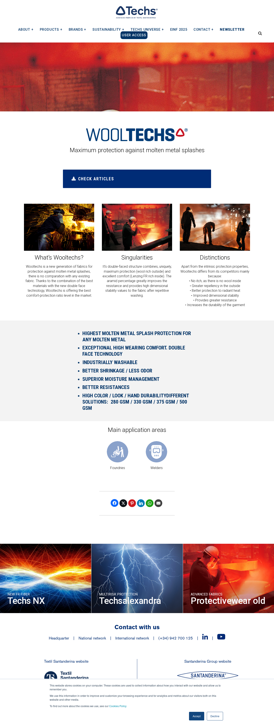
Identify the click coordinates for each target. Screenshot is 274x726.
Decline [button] (214, 716)
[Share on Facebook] (114, 503)
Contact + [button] (204, 29)
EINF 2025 (178, 29)
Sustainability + (108, 29)
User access (134, 35)
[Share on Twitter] (123, 503)
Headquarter (59, 638)
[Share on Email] (158, 503)
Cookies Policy (118, 706)
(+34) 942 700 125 (175, 638)
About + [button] (26, 29)
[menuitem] (26, 27)
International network (132, 638)
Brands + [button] (77, 29)
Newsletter (232, 29)
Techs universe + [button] (147, 29)
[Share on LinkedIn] (141, 503)
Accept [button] (197, 716)
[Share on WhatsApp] (149, 503)
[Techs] (136, 12)
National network (92, 638)
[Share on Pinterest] (132, 503)
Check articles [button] (96, 178)
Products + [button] (51, 29)
